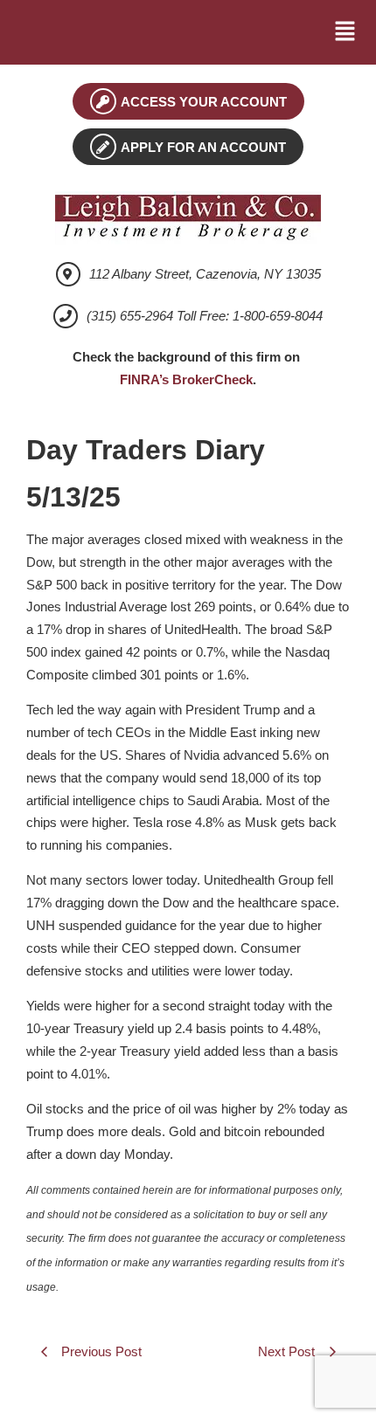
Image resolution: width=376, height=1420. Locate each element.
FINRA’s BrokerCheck (186, 379)
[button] (345, 32)
